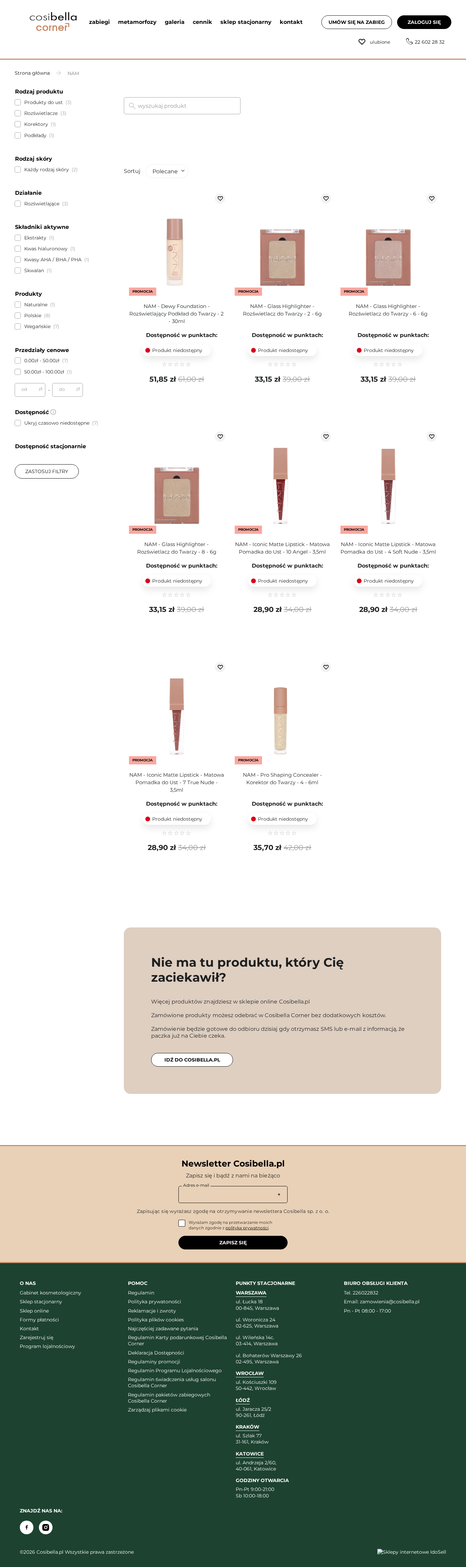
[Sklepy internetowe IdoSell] (411, 1552)
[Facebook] (26, 1527)
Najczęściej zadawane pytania (163, 1329)
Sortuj (132, 171)
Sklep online (34, 1311)
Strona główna (32, 73)
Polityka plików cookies (156, 1320)
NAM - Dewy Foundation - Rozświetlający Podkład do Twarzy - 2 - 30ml (176, 313)
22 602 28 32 (430, 42)
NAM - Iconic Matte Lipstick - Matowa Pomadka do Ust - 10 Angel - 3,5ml (282, 548)
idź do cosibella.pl (192, 1060)
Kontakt (29, 1329)
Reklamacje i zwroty (152, 1311)
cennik (202, 22)
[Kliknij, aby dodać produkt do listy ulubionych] (220, 198)
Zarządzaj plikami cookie (157, 1410)
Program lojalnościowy (47, 1346)
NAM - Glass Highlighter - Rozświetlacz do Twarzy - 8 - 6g (176, 548)
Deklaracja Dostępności (156, 1353)
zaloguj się (424, 22)
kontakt (291, 22)
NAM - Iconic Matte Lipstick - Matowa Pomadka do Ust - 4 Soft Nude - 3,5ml (388, 548)
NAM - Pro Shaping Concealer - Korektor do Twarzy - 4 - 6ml (282, 779)
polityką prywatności (246, 1227)
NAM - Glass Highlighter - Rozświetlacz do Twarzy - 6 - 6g (388, 310)
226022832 (365, 1293)
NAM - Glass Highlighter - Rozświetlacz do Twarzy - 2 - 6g (282, 310)
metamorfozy (137, 22)
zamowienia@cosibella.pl (390, 1302)
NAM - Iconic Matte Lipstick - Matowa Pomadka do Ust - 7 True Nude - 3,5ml (176, 782)
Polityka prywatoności (154, 1302)
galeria (175, 22)
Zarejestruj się (36, 1337)
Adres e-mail (196, 1185)
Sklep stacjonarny (41, 1302)
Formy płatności (39, 1320)
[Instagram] (46, 1527)
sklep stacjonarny (246, 22)
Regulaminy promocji (154, 1362)
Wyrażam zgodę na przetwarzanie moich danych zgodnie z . (230, 1225)
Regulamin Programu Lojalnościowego (175, 1370)
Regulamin (141, 1293)
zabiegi (99, 22)
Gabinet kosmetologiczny (50, 1293)
